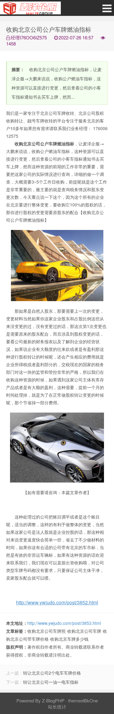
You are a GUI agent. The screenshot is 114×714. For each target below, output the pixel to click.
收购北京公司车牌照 (46, 631)
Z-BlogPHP (53, 700)
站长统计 (57, 706)
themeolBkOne (83, 700)
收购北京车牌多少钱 (69, 639)
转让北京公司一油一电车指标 (50, 682)
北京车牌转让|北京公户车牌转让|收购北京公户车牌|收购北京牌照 (30, 9)
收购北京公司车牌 (84, 631)
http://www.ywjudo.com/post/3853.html (64, 623)
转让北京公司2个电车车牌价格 (52, 673)
